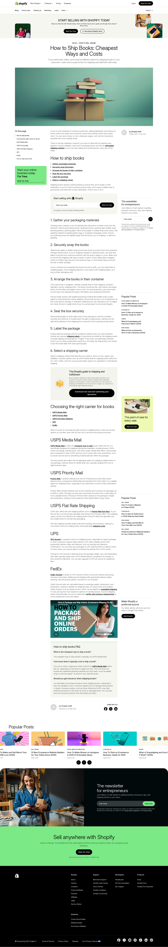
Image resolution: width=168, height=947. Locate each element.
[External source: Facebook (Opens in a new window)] (118, 940)
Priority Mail (55, 479)
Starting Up (37, 10)
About (73, 880)
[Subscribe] (150, 219)
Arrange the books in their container (67, 170)
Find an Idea (26, 10)
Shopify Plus (142, 883)
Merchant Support (99, 880)
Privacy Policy (140, 229)
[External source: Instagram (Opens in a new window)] (135, 940)
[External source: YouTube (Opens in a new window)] (129, 940)
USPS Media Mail (59, 412)
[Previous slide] (78, 762)
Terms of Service (48, 941)
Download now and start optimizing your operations (92, 393)
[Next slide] (89, 762)
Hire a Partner (98, 887)
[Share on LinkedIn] (116, 709)
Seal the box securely (61, 174)
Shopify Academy (99, 890)
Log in (133, 3)
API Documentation (122, 883)
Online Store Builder (78, 919)
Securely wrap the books (63, 167)
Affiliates (74, 897)
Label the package (60, 177)
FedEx (54, 425)
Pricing (58, 3)
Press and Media (77, 890)
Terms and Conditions (131, 810)
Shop (139, 880)
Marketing (47, 10)
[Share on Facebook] (105, 709)
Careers (74, 883)
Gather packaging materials (64, 164)
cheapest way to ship (83, 446)
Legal (73, 901)
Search (148, 10)
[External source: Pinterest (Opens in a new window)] (151, 940)
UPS (54, 422)
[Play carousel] (84, 762)
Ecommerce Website (78, 926)
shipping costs (99, 526)
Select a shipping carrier (62, 180)
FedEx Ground (56, 575)
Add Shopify (128, 616)
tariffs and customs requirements (100, 594)
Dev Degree (119, 887)
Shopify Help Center (100, 883)
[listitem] (84, 745)
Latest (56, 10)
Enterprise (67, 3)
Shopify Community (100, 894)
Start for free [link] (107, 205)
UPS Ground (55, 539)
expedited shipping (109, 589)
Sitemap (75, 941)
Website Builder (76, 923)
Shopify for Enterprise (145, 887)
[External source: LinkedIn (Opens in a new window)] (146, 940)
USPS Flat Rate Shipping (62, 419)
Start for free (146, 3)
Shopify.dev (119, 880)
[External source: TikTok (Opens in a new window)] (140, 940)
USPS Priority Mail (59, 416)
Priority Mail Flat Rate (101, 512)
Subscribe (149, 804)
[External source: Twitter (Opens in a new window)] (124, 940)
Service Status (76, 904)
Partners (74, 894)
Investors (74, 887)
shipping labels (73, 336)
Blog (16, 10)
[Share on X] (110, 709)
